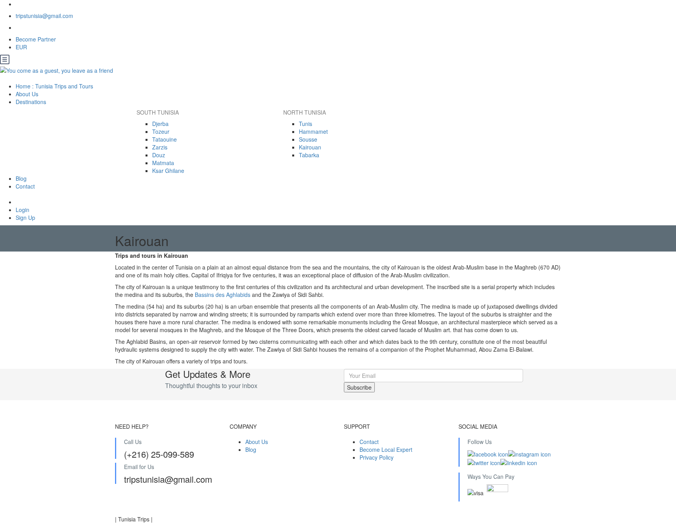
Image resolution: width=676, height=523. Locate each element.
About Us (27, 94)
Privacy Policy (377, 457)
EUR (22, 47)
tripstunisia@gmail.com (44, 16)
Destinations (32, 102)
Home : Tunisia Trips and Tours (54, 86)
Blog (21, 178)
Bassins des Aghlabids (222, 294)
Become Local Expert (386, 449)
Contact (25, 186)
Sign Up (25, 217)
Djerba (160, 124)
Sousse (308, 139)
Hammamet (313, 131)
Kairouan (310, 147)
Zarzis (159, 147)
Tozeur (160, 131)
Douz (158, 155)
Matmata (163, 163)
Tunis (305, 124)
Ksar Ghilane (168, 170)
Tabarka (309, 155)
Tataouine (164, 139)
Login (22, 210)
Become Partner (36, 39)
